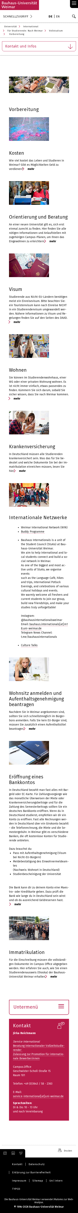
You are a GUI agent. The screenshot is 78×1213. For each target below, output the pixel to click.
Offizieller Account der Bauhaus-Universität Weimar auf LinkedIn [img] (12, 1153)
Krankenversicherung (32, 446)
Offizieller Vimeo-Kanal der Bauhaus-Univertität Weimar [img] (21, 1153)
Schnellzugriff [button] (15, 16)
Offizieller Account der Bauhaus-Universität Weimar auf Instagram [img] (4, 1153)
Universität (10, 26)
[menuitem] (50, 17)
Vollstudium (56, 30)
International (30, 26)
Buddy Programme (33, 531)
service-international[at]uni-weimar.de (38, 1096)
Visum (15, 289)
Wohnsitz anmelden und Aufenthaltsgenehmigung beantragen (36, 698)
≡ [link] (74, 3)
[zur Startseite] (19, 5)
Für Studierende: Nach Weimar (25, 30)
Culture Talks (29, 645)
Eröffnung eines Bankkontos (26, 779)
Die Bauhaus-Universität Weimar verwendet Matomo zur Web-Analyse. (39, 1201)
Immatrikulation (27, 952)
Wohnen (18, 370)
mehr (31, 169)
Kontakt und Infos (20, 46)
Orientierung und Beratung (38, 217)
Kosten (16, 153)
